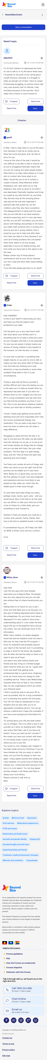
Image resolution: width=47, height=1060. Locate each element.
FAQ (8, 958)
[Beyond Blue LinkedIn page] (35, 1021)
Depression (32, 818)
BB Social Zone (18, 818)
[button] (6, 101)
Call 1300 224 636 (22, 988)
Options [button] (43, 14)
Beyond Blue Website (12, 888)
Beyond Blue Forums (9, 4)
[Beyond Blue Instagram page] (21, 1021)
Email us (17, 1009)
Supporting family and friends (15, 850)
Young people (31, 860)
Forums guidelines (14, 954)
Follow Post (35, 101)
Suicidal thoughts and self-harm (16, 844)
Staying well (35, 839)
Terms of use (8, 1044)
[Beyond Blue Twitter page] (28, 1021)
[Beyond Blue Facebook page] (6, 1021)
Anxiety (6, 818)
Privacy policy (8, 1050)
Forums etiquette (14, 967)
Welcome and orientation (13, 860)
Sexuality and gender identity (15, 839)
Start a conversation (23, 27)
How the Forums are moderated (20, 963)
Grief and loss (8, 823)
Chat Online (19, 998)
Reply (35, 108)
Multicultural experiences (27, 823)
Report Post (11, 108)
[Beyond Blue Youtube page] (13, 1021)
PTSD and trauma (10, 828)
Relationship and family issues (15, 834)
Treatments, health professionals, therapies (20, 855)
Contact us (7, 1038)
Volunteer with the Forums (18, 972)
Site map (6, 1055)
